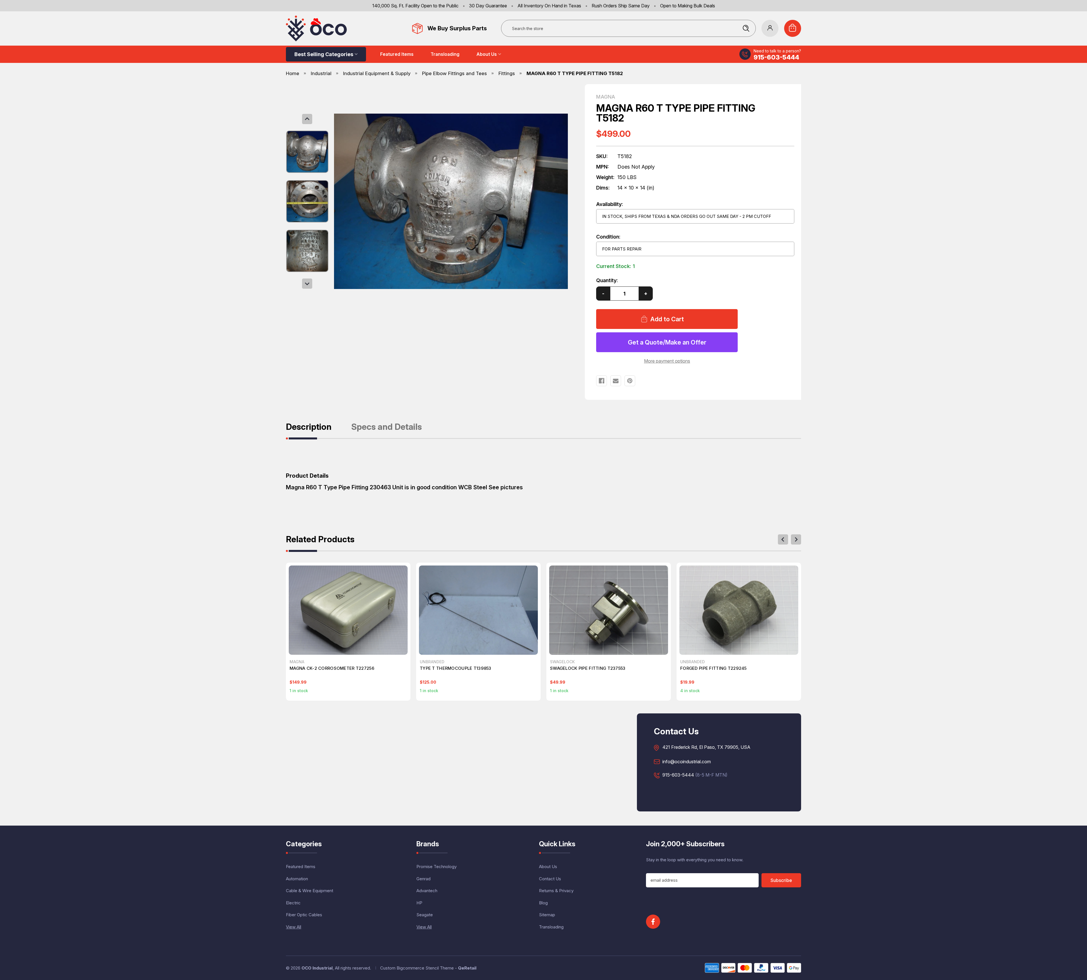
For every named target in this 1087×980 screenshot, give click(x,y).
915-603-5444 (776, 57)
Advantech (426, 890)
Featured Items (397, 54)
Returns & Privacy (556, 890)
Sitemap (547, 914)
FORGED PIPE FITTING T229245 (713, 668)
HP (419, 902)
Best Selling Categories (323, 54)
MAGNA (605, 97)
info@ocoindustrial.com (686, 761)
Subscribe (781, 880)
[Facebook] (601, 380)
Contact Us (550, 878)
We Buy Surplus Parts (457, 28)
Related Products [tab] (320, 539)
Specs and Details (386, 427)
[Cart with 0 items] (792, 28)
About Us (486, 54)
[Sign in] (769, 28)
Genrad (423, 878)
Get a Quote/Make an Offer (667, 342)
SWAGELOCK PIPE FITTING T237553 (588, 668)
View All (293, 927)
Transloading (445, 54)
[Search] (746, 28)
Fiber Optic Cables (304, 914)
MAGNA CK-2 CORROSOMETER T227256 (332, 668)
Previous (307, 119)
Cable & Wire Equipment (309, 890)
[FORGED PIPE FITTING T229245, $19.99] (738, 610)
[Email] (615, 380)
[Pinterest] (629, 380)
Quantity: (607, 280)
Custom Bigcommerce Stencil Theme (417, 968)
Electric (293, 902)
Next (307, 284)
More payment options (667, 361)
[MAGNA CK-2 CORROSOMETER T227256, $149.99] (348, 610)
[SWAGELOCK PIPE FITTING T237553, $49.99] (608, 610)
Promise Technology (436, 866)
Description (308, 427)
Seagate (424, 914)
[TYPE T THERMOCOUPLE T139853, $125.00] (478, 610)
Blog (543, 902)
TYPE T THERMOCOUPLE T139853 (455, 668)
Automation (297, 878)
